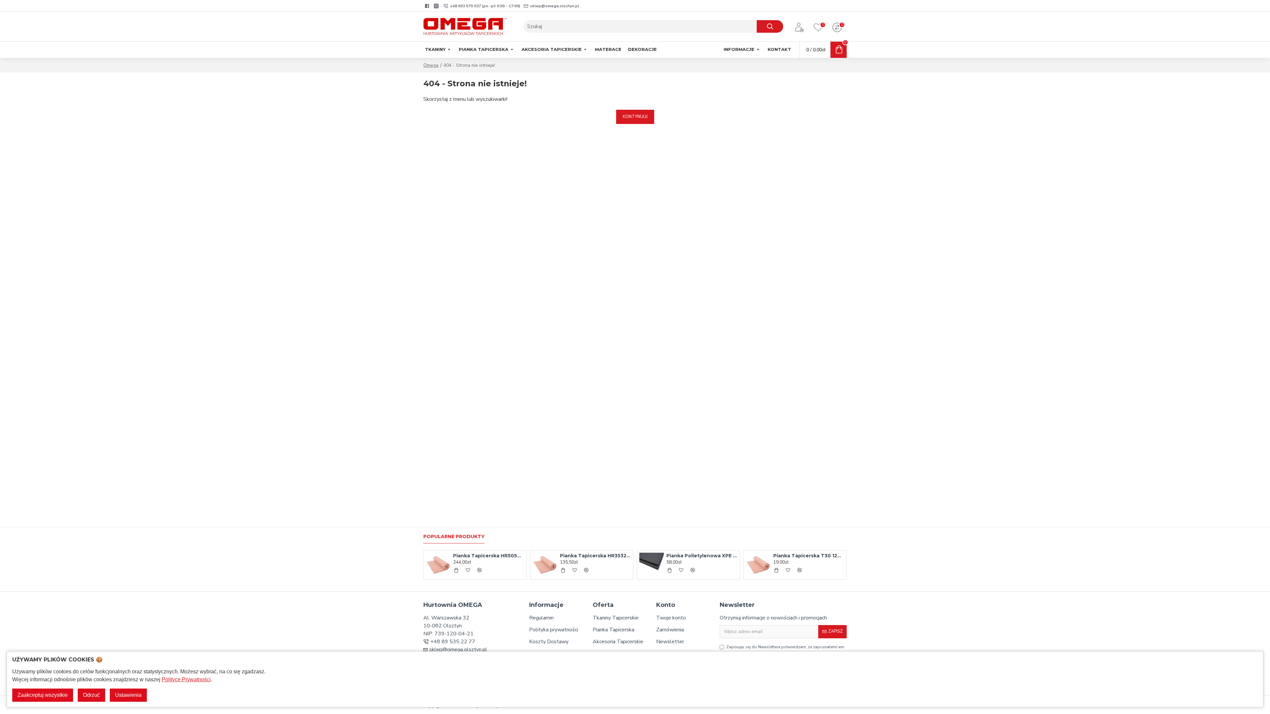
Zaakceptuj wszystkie (43, 695)
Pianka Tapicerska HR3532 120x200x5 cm (595, 556)
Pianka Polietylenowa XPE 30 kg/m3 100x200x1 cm (701, 556)
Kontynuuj (635, 117)
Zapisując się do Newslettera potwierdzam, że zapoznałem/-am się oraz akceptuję (785, 649)
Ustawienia (128, 695)
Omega (431, 65)
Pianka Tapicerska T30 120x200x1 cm (808, 556)
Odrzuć (91, 695)
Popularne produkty (454, 536)
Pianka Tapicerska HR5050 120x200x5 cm (488, 556)
